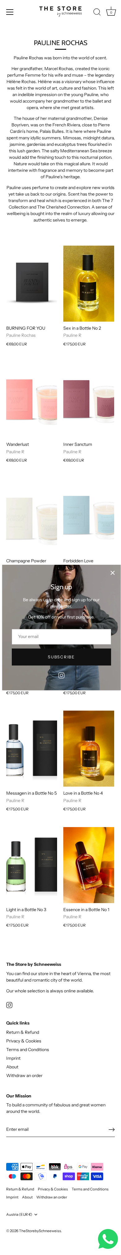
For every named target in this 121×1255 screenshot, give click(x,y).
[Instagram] (61, 675)
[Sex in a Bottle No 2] (88, 284)
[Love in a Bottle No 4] (88, 749)
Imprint (13, 1058)
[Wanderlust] (31, 400)
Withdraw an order (24, 1075)
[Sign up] (112, 1129)
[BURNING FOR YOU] (31, 284)
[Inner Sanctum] (88, 400)
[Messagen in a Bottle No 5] (31, 749)
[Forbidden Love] (88, 516)
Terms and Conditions (27, 1049)
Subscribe (61, 656)
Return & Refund (22, 1032)
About (12, 1067)
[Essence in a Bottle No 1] (88, 865)
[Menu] (10, 12)
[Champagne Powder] (31, 516)
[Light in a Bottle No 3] (31, 865)
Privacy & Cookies (23, 1041)
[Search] (97, 13)
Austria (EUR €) (19, 1214)
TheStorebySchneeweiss (40, 1230)
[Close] (112, 573)
